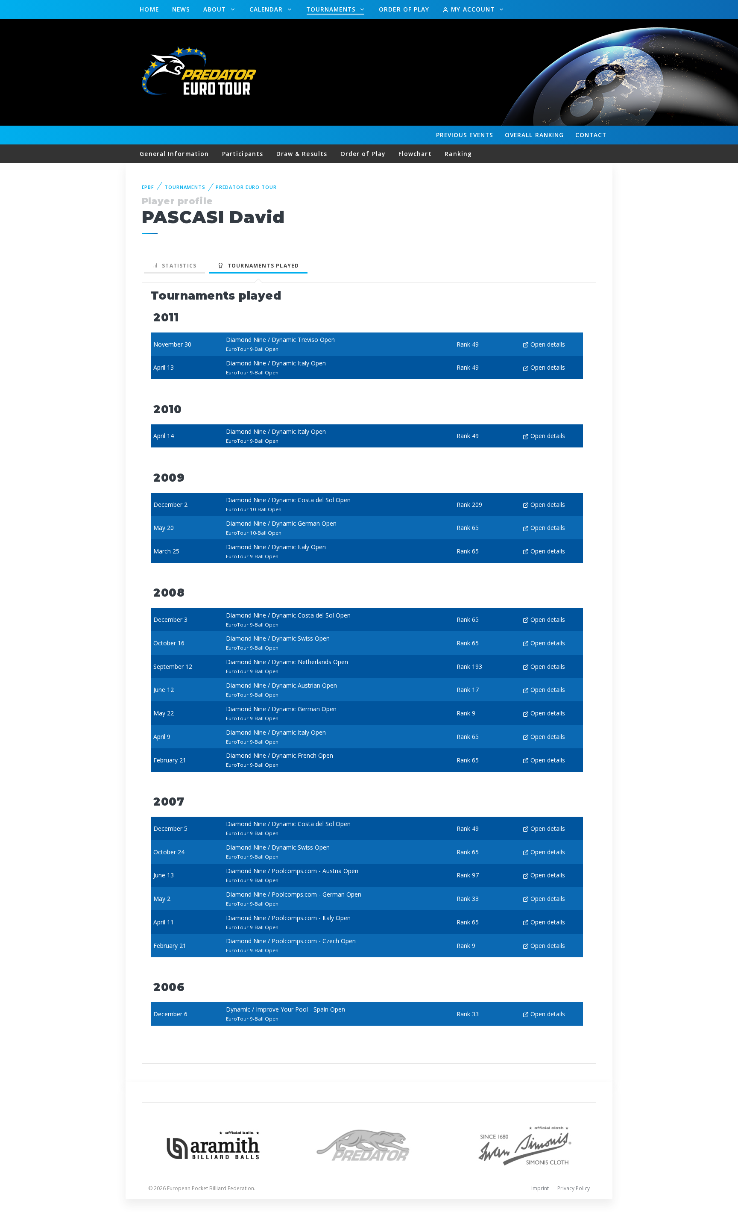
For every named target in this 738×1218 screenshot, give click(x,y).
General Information (174, 154)
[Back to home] (200, 72)
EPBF (148, 187)
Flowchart (415, 154)
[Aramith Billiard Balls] (213, 1144)
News (181, 9)
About (215, 9)
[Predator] (369, 1144)
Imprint (540, 1188)
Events (464, 135)
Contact (591, 135)
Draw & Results (301, 154)
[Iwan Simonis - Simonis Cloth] (524, 1144)
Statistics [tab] (177, 265)
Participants (242, 154)
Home (149, 9)
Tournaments (332, 9)
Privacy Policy (573, 1188)
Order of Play (404, 9)
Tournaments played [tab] (261, 265)
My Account (473, 9)
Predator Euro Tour (246, 187)
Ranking (534, 135)
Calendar (267, 9)
